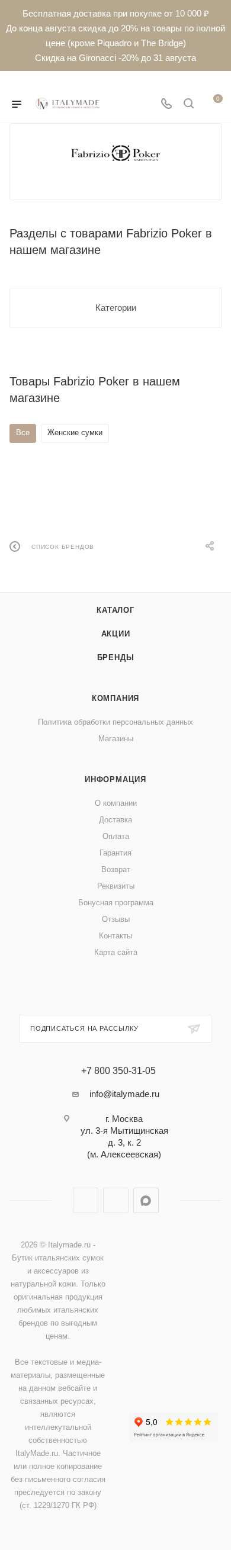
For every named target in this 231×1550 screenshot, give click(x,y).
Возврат (115, 869)
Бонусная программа (115, 902)
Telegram (85, 1200)
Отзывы (116, 919)
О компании (116, 803)
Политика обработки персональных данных (115, 722)
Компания (115, 698)
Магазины (115, 738)
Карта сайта (115, 952)
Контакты (115, 935)
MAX (146, 1200)
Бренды (115, 657)
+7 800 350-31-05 (118, 1071)
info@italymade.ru (124, 1094)
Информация (115, 779)
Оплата (115, 836)
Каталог (115, 610)
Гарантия (115, 852)
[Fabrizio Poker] (115, 153)
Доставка (115, 819)
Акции (115, 633)
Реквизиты (115, 886)
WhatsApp (116, 1200)
